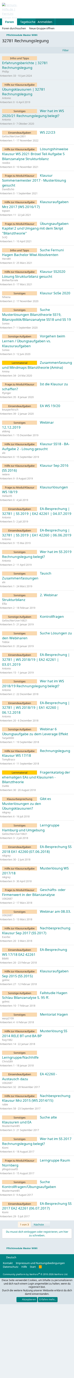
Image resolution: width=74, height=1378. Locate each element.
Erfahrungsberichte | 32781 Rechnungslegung (25, 65)
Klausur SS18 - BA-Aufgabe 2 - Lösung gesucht (35, 446)
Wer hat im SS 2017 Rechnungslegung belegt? (37, 1141)
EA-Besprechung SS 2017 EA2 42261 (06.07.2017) (37, 1206)
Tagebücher (28, 22)
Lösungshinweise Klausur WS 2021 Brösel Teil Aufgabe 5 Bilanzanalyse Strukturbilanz (35, 154)
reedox (6, 163)
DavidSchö (8, 189)
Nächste (39, 1224)
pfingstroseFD (10, 1169)
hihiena (6, 297)
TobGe (5, 642)
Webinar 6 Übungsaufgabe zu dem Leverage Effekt (35, 731)
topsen (6, 211)
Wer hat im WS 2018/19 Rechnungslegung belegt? (33, 683)
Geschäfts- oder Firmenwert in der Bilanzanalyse (34, 892)
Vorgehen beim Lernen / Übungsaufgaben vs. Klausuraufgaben (33, 341)
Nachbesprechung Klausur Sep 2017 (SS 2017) (36, 930)
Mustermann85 (11, 1126)
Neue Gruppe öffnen (41, 28)
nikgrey (6, 812)
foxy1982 (7, 1040)
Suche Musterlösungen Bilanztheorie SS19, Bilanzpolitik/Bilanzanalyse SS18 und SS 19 (36, 314)
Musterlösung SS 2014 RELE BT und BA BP (34, 1033)
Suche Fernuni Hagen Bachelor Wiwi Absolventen (33, 252)
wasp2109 (8, 1018)
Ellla (4, 603)
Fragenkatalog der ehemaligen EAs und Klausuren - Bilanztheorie (36, 777)
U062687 (7, 898)
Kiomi (5, 1147)
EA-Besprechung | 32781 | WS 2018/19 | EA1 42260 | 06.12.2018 (36, 707)
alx (3, 453)
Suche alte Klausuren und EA (29, 1119)
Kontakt (8, 1263)
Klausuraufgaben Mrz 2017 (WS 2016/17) (35, 204)
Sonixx (5, 323)
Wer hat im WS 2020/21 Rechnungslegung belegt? (33, 113)
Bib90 (5, 958)
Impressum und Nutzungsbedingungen (40, 1263)
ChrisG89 (7, 1061)
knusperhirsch (10, 409)
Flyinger (6, 393)
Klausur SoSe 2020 (55, 293)
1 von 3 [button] (24, 1224)
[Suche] (68, 21)
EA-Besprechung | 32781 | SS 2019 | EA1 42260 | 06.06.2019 (36, 532)
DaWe (5, 786)
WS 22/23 (47, 132)
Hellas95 (7, 496)
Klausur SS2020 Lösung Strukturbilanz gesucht (33, 274)
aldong (6, 431)
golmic (6, 980)
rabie (5, 1104)
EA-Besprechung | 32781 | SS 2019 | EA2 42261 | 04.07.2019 (36, 511)
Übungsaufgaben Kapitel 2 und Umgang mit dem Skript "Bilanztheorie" (35, 228)
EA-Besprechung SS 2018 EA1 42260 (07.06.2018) (37, 849)
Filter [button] (65, 50)
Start (33, 1267)
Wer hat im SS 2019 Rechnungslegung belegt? (37, 554)
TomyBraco (8, 759)
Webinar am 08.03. (55, 911)
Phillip (5, 71)
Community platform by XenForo (35, 1274)
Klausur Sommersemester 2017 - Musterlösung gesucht (34, 180)
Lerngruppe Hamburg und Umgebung (30, 827)
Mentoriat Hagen (54, 1014)
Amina (5, 371)
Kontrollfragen (52, 616)
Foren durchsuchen (14, 28)
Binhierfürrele (10, 280)
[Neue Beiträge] (60, 21)
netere (6, 474)
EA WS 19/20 (50, 405)
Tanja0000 (8, 738)
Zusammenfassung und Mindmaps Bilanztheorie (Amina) (37, 365)
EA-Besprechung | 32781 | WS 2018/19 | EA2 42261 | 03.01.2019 (36, 659)
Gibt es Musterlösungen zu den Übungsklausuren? (26, 803)
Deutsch (11, 1257)
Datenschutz (10, 1267)
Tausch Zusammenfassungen (26, 575)
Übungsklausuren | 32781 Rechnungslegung (23, 92)
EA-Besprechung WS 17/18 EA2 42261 (34, 952)
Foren (9, 22)
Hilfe (24, 1267)
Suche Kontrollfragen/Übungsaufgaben (29, 1184)
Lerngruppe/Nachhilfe (20, 1057)
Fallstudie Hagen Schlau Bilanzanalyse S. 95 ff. (34, 995)
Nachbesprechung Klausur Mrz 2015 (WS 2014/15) (36, 1098)
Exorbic (6, 937)
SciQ (4, 237)
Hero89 (6, 259)
